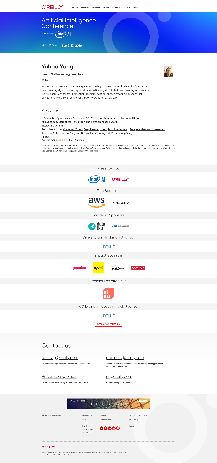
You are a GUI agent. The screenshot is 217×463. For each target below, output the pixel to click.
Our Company (133, 419)
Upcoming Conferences (51, 415)
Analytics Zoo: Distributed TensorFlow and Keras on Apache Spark (79, 121)
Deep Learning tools (95, 129)
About (136, 7)
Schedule (74, 7)
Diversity (85, 426)
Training (85, 7)
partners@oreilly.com (125, 358)
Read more (93, 150)
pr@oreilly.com (119, 377)
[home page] (53, 7)
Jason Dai (47, 133)
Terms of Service (47, 455)
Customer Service (106, 419)
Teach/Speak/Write (136, 422)
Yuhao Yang (68, 133)
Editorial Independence (70, 455)
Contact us (56, 346)
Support (103, 415)
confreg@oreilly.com (60, 358)
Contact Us (86, 435)
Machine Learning (118, 129)
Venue (127, 7)
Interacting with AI (52, 125)
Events (118, 7)
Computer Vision (72, 129)
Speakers (96, 7)
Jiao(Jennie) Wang (94, 133)
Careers (131, 426)
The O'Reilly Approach (138, 415)
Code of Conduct (88, 429)
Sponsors (107, 7)
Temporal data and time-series (147, 129)
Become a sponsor (107, 323)
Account (85, 422)
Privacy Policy (87, 432)
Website (46, 79)
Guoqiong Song (123, 133)
